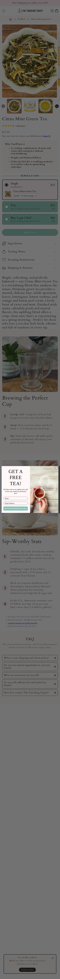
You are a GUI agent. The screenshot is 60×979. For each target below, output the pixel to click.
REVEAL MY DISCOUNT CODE (16, 508)
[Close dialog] (56, 468)
